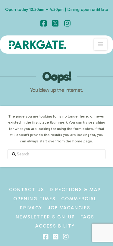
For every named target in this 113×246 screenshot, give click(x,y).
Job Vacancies (69, 208)
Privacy (31, 208)
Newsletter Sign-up (45, 217)
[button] (100, 44)
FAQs (87, 217)
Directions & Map (75, 189)
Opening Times (34, 198)
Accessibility (55, 226)
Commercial (79, 198)
